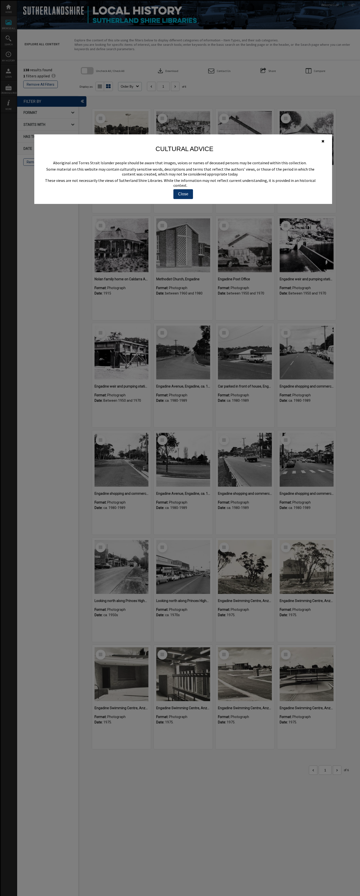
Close (183, 194)
